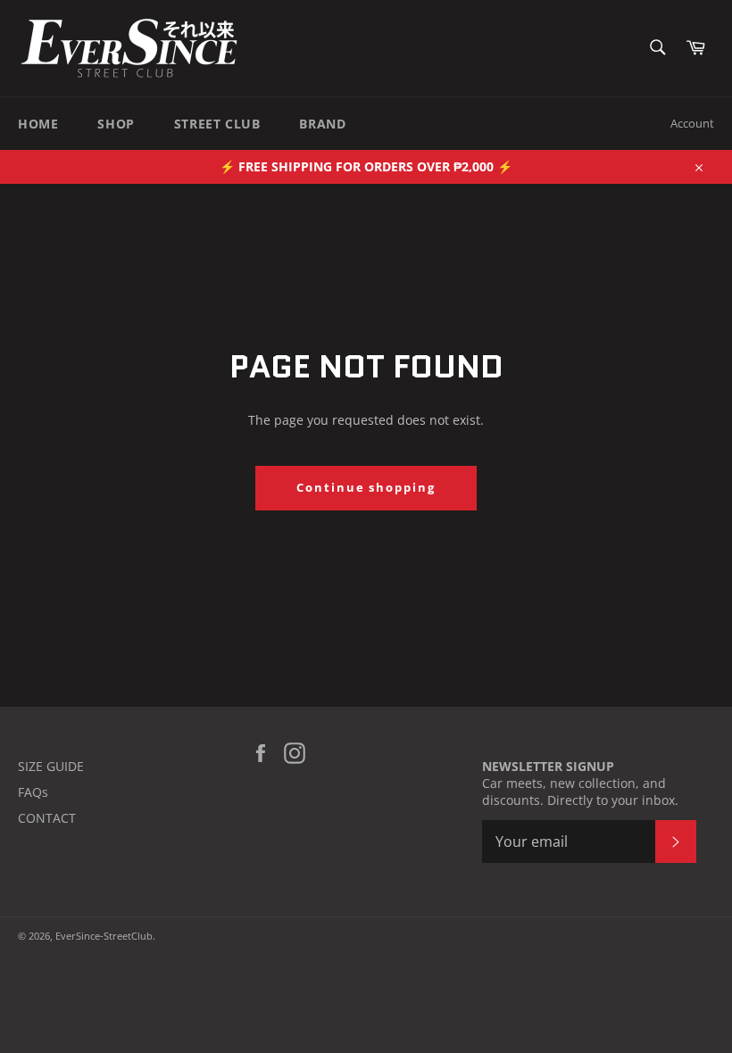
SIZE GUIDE (51, 766)
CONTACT (47, 817)
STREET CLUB (217, 123)
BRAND (322, 123)
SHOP (115, 123)
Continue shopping (366, 487)
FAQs (33, 792)
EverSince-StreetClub (104, 935)
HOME (38, 123)
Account (692, 123)
